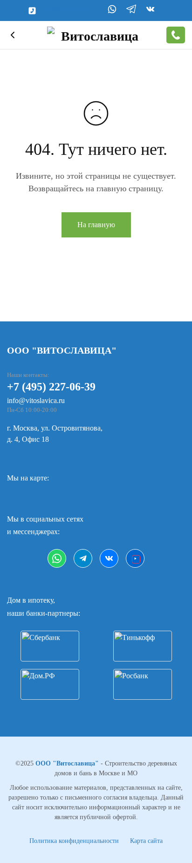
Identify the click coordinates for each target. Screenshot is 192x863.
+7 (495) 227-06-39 (66, 10)
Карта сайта (146, 840)
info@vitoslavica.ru (36, 400)
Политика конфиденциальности (74, 840)
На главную (96, 225)
